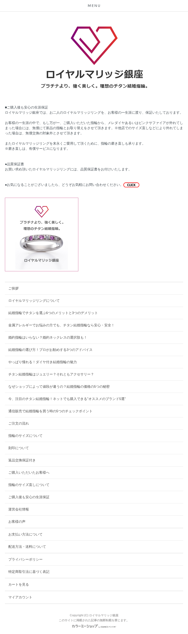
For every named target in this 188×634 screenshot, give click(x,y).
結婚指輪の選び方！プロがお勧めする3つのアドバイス (50, 350)
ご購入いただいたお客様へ (28, 472)
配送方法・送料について (27, 547)
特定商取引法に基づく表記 (28, 572)
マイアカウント (20, 597)
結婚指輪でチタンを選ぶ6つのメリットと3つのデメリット (53, 313)
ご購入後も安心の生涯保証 (28, 497)
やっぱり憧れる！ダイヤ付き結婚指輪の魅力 (42, 362)
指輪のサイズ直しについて (28, 485)
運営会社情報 (18, 509)
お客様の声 (16, 522)
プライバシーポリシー (25, 559)
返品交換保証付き (22, 460)
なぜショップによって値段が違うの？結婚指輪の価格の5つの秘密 (59, 386)
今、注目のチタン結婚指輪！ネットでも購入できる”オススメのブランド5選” (67, 399)
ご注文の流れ (18, 423)
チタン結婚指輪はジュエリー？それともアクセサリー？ (51, 374)
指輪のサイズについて (25, 436)
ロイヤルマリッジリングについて (34, 301)
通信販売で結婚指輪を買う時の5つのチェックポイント (50, 411)
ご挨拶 (13, 288)
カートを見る (18, 584)
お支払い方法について (25, 534)
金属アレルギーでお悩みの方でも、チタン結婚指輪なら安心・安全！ (61, 325)
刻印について (18, 448)
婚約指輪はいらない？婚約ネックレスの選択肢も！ (47, 337)
